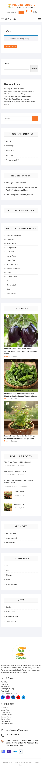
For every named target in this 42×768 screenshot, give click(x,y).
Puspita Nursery (23, 4)
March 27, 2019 (19, 495)
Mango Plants (11, 256)
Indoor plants (19, 504)
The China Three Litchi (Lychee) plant (17, 99)
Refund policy (5, 691)
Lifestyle (9, 150)
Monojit (25, 762)
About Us (4, 682)
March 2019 (10, 543)
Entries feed (10, 612)
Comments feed (12, 616)
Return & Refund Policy (9, 693)
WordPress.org (11, 621)
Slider (8, 155)
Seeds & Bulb (11, 285)
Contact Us (4, 684)
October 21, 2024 (10, 465)
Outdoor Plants (12, 276)
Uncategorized (11, 160)
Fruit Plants (11, 252)
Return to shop (11, 46)
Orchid (9, 272)
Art (7, 141)
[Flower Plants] (8, 492)
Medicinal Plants (12, 264)
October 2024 (11, 533)
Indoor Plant (11, 260)
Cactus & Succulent (14, 235)
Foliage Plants (12, 247)
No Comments (21, 465)
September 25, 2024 (10, 486)
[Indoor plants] (8, 504)
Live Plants (10, 239)
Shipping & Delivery (7, 689)
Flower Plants (11, 243)
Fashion (9, 146)
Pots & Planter (12, 281)
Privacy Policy (5, 686)
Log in (8, 607)
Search (21, 12)
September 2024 (12, 538)
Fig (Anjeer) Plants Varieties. (14, 88)
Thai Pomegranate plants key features (17, 96)
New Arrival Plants (13, 268)
